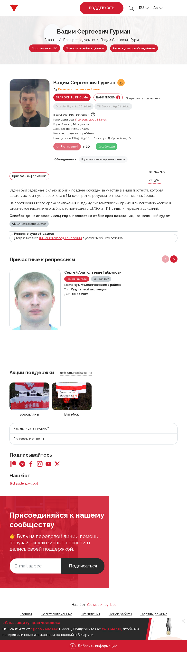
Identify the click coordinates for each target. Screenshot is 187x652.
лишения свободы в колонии (60, 238)
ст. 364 (154, 180)
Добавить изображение (76, 372)
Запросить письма (72, 97)
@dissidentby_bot (23, 483)
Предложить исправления (144, 98)
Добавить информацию (97, 646)
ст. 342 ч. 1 (157, 172)
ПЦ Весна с (113, 106)
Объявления (90, 614)
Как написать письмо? (31, 428)
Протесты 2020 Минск (90, 119)
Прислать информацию (29, 176)
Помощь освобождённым (85, 48)
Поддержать (101, 8)
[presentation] (165, 259)
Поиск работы (120, 614)
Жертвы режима (153, 614)
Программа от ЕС (44, 48)
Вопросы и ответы (28, 439)
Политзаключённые (56, 614)
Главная (51, 40)
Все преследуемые (79, 40)
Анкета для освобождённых (134, 48)
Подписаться (83, 565)
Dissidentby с (73, 106)
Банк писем (107, 97)
